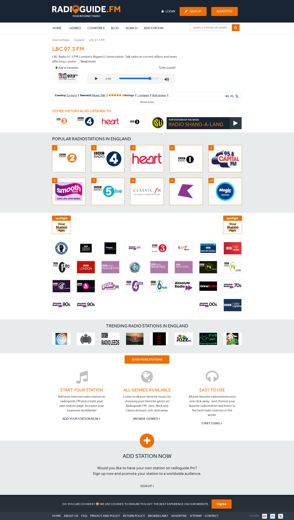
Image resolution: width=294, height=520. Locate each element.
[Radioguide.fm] (86, 11)
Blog (115, 28)
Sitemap (196, 516)
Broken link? (158, 516)
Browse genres (145, 419)
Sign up (146, 486)
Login (170, 11)
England (79, 40)
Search (131, 28)
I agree (221, 504)
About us (71, 516)
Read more (88, 61)
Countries (96, 28)
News (95, 95)
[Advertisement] (212, 63)
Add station (153, 28)
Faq (84, 516)
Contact (212, 516)
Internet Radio (61, 40)
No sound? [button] (169, 67)
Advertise (224, 11)
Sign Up (195, 11)
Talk (102, 95)
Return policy (134, 516)
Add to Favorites (68, 67)
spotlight (61, 218)
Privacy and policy (105, 516)
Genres (75, 28)
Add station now (147, 456)
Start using (210, 423)
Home (59, 28)
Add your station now (80, 419)
